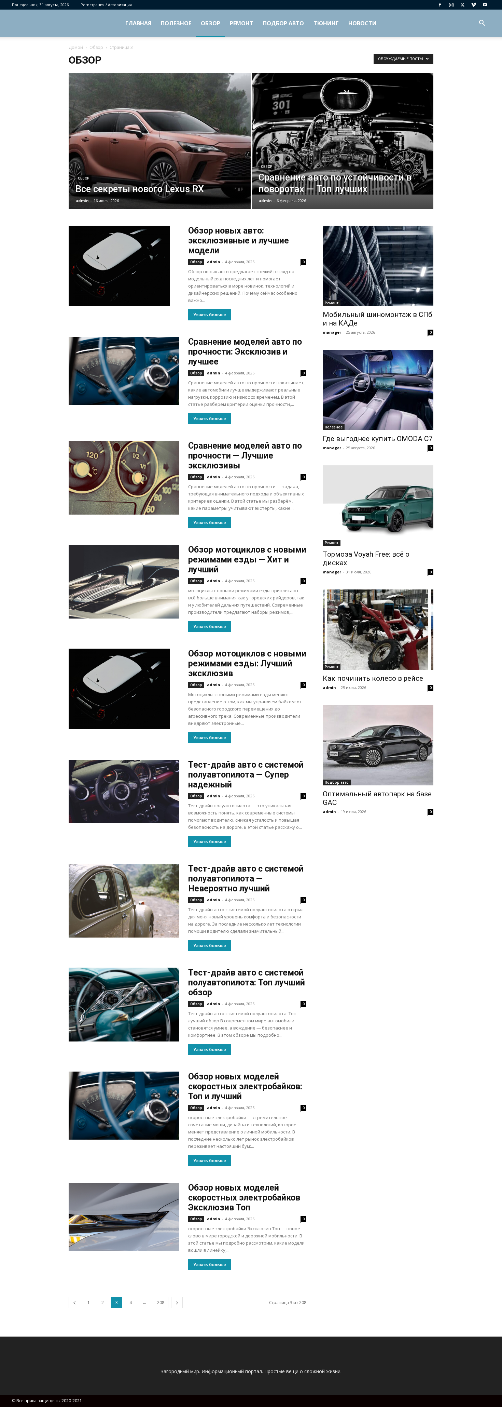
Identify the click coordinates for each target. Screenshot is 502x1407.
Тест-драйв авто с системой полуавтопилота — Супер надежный (246, 774)
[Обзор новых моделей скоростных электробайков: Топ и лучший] (124, 1106)
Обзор (210, 23)
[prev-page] (74, 1302)
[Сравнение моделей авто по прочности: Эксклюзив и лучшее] (124, 371)
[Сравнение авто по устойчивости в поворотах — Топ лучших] (343, 134)
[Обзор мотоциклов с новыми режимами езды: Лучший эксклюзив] (119, 689)
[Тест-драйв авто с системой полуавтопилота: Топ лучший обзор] (124, 1004)
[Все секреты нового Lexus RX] (160, 152)
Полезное (176, 23)
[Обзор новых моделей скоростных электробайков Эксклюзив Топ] (124, 1217)
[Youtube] (485, 5)
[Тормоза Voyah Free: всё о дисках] (378, 505)
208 (160, 1302)
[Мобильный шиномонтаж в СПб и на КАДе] (378, 266)
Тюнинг (326, 23)
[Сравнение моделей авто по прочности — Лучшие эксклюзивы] (124, 478)
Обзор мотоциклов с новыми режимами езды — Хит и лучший (247, 559)
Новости (362, 23)
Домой (76, 47)
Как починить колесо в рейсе (373, 678)
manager (332, 332)
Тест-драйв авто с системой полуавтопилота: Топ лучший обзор (246, 982)
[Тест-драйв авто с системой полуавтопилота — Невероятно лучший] (124, 901)
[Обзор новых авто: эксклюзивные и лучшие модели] (119, 266)
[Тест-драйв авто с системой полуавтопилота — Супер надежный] (124, 791)
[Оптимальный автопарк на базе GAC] (378, 745)
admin (82, 200)
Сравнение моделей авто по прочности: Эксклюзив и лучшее (245, 352)
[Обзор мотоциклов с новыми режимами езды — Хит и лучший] (124, 582)
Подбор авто (283, 23)
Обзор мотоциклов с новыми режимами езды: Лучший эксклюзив (247, 663)
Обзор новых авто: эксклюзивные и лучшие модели (238, 240)
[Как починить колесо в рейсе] (378, 629)
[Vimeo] (474, 5)
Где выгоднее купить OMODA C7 (378, 439)
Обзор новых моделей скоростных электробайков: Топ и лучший (245, 1086)
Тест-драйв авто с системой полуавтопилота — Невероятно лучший (246, 878)
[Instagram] (451, 5)
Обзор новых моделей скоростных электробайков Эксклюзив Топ (244, 1197)
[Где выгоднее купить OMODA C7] (378, 390)
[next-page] (177, 1302)
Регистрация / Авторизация (106, 4)
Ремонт (241, 23)
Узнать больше (209, 314)
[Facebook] (440, 5)
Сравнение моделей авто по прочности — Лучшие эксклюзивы (245, 455)
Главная (138, 23)
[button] (482, 24)
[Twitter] (462, 5)
